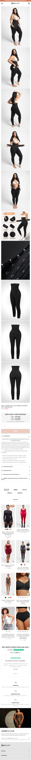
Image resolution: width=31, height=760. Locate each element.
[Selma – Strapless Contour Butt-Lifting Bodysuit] (8, 551)
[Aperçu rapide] (13, 526)
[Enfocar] (4, 44)
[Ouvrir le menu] (3, 3)
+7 (27, 597)
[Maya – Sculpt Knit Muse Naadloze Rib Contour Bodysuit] (23, 516)
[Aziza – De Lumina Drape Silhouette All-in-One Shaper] (23, 551)
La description (6, 436)
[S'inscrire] (28, 738)
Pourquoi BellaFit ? (7, 470)
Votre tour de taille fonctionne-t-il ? (11, 474)
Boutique (3, 751)
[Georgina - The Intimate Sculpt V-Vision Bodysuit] (8, 584)
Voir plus (15, 669)
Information (4, 755)
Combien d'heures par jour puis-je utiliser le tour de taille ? (14, 479)
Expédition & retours (8, 466)
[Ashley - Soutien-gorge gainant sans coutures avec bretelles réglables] (23, 584)
